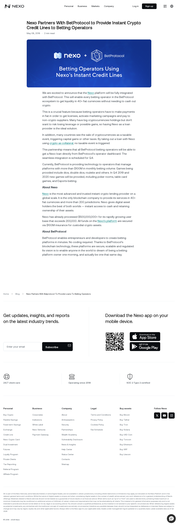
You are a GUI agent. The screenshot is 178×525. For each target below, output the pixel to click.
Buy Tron (124, 425)
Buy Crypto (8, 415)
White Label (37, 425)
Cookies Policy (97, 425)
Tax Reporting (9, 464)
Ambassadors (68, 420)
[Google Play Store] (145, 346)
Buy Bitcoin (125, 415)
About (64, 415)
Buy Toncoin (125, 439)
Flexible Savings (10, 420)
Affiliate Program (10, 474)
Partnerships (67, 430)
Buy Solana (125, 430)
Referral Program (11, 469)
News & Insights (69, 444)
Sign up (149, 6)
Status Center (68, 454)
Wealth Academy (69, 435)
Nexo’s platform (107, 221)
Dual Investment (10, 444)
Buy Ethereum (126, 444)
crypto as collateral (61, 143)
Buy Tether (124, 420)
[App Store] (145, 336)
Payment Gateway (40, 435)
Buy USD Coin (126, 435)
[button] (171, 518)
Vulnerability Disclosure (72, 439)
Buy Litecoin (125, 454)
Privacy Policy (97, 420)
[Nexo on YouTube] (164, 415)
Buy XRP (123, 449)
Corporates (37, 415)
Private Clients (9, 459)
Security (65, 425)
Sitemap (65, 464)
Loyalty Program (10, 454)
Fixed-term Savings (12, 425)
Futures (6, 449)
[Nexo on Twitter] (157, 415)
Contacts (66, 459)
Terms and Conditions (101, 415)
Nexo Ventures (38, 430)
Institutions (37, 420)
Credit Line (8, 435)
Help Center (67, 449)
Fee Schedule (97, 430)
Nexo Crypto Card (11, 439)
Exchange (7, 430)
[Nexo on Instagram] (172, 415)
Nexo (91, 92)
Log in (136, 6)
